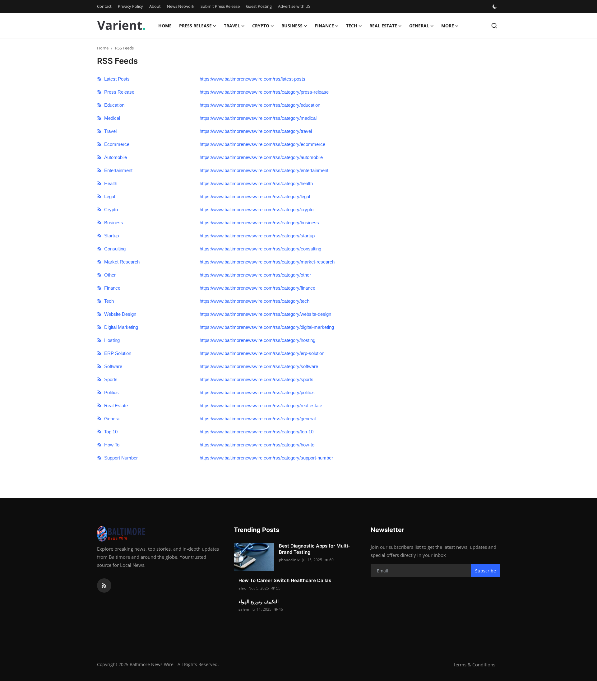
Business (112, 222)
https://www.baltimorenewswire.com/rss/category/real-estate (261, 405)
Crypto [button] (260, 26)
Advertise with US (294, 6)
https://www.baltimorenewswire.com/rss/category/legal (255, 196)
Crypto (110, 209)
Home (165, 26)
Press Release (118, 92)
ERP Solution (116, 353)
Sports (110, 379)
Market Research (121, 261)
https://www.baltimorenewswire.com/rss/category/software (259, 366)
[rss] (104, 585)
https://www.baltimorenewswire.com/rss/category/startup (257, 235)
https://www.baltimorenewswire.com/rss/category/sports (256, 379)
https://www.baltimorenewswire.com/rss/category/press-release (264, 92)
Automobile (114, 157)
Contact (104, 6)
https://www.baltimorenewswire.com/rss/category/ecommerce (262, 144)
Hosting (111, 340)
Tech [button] (351, 26)
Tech (108, 301)
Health (109, 183)
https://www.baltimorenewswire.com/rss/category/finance (257, 288)
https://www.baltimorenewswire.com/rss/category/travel (256, 131)
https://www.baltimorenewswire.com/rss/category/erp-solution (262, 353)
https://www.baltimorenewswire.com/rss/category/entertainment (264, 170)
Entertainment (117, 170)
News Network (180, 6)
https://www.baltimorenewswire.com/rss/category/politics (257, 392)
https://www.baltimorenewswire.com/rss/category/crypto (256, 209)
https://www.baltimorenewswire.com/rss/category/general (258, 418)
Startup (110, 235)
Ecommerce (115, 144)
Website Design (119, 314)
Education (113, 105)
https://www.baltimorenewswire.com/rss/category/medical (258, 118)
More (447, 26)
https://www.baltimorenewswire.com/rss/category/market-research (267, 261)
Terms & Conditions (474, 664)
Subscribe (485, 571)
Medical (111, 118)
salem (243, 609)
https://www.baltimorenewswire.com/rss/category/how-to (257, 444)
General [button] (419, 26)
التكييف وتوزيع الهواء (258, 601)
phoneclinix (289, 559)
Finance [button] (324, 26)
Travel (109, 131)
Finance (111, 288)
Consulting (114, 248)
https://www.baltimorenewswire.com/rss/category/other (255, 275)
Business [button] (292, 26)
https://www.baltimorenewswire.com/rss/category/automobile (261, 157)
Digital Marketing (120, 327)
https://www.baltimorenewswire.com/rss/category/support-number (266, 457)
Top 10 (110, 431)
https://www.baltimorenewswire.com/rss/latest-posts (252, 79)
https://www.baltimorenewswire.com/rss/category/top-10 (256, 431)
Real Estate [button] (383, 26)
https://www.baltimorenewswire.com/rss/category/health (256, 183)
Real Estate (115, 405)
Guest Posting (259, 6)
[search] (494, 25)
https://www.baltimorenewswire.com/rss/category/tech (254, 301)
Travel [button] (232, 26)
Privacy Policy (130, 6)
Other (109, 275)
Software (112, 366)
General (111, 418)
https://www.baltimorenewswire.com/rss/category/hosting (257, 340)
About (155, 6)
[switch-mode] (495, 6)
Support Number (120, 457)
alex (242, 588)
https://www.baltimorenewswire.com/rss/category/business (259, 222)
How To (110, 444)
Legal (108, 196)
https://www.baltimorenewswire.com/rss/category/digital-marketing (267, 327)
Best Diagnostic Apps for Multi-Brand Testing (314, 549)
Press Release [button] (195, 26)
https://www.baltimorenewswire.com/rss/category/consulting (260, 248)
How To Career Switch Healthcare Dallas (284, 580)
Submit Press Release (220, 6)
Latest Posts (116, 79)
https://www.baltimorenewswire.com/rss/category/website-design (265, 314)
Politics (110, 392)
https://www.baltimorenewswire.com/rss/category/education (260, 105)
